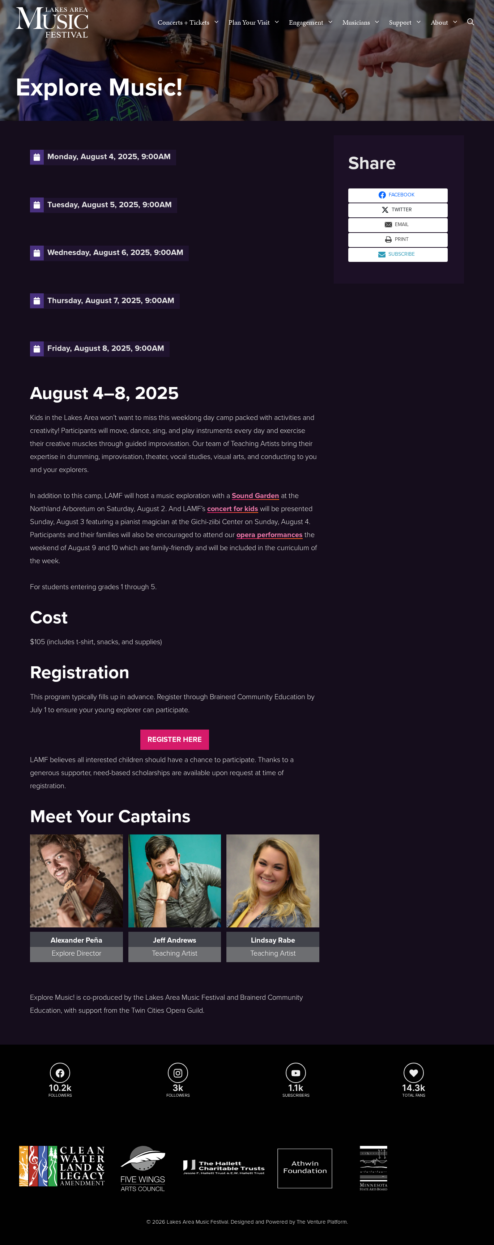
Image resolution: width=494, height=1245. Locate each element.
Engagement (306, 22)
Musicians (356, 22)
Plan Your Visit (249, 22)
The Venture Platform (322, 1222)
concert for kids (232, 509)
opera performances (270, 535)
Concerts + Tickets (183, 22)
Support (400, 22)
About (439, 22)
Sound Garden (255, 496)
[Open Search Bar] (470, 22)
